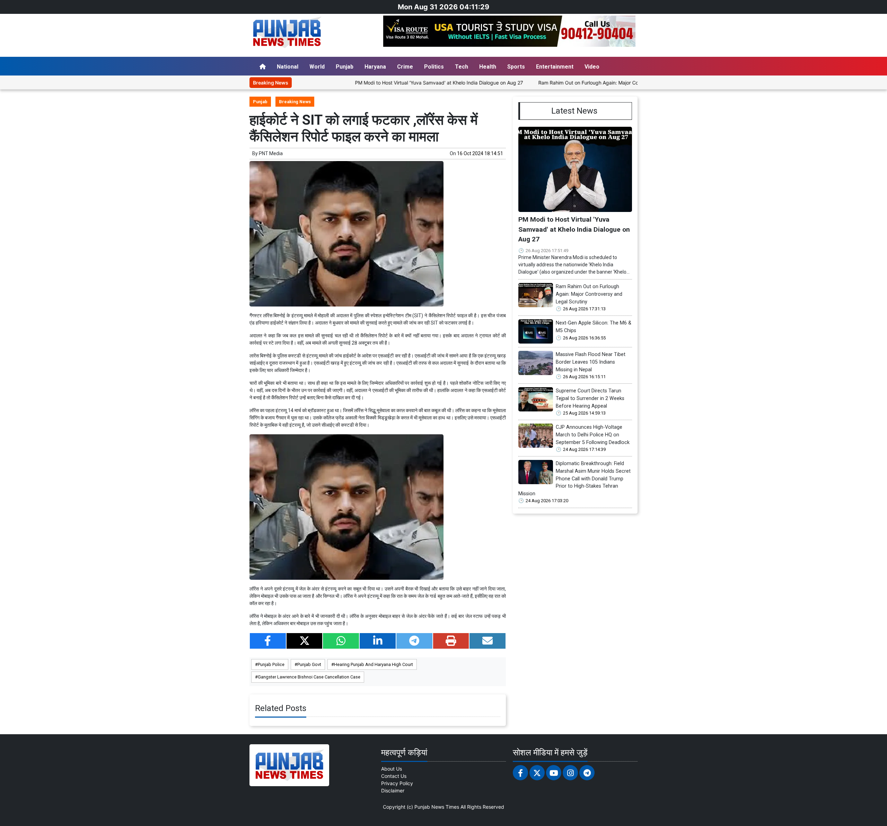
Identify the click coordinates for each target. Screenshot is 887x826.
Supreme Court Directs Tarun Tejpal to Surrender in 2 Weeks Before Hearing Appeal (590, 398)
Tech (461, 66)
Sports (516, 66)
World (317, 66)
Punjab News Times (436, 807)
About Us (391, 769)
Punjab (344, 66)
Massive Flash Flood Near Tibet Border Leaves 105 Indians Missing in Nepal (590, 362)
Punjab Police (271, 664)
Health (487, 66)
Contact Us (393, 776)
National (287, 66)
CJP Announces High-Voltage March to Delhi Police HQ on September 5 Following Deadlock (593, 434)
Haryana (375, 66)
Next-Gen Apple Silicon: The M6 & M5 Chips (593, 327)
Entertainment (554, 66)
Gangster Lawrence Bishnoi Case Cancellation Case (309, 677)
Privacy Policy (397, 783)
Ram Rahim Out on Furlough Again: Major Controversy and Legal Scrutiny (590, 83)
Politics (434, 66)
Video (592, 66)
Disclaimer (392, 790)
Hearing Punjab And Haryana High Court (373, 664)
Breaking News (295, 101)
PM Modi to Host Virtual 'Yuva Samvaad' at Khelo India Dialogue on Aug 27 (408, 83)
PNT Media (271, 153)
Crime (405, 66)
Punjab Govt (309, 664)
